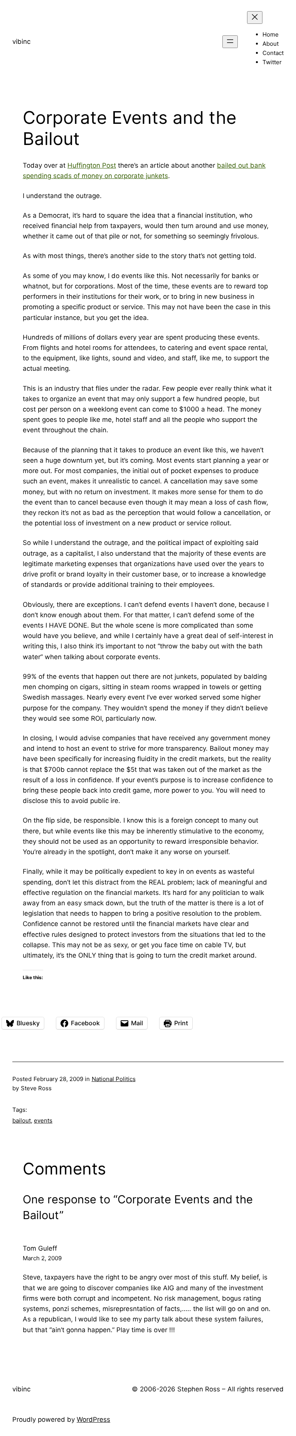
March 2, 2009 (42, 1258)
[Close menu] (254, 17)
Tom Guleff (40, 1248)
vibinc (21, 41)
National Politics (114, 1079)
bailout (21, 1120)
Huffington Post (91, 165)
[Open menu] (230, 41)
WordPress (93, 1419)
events (43, 1120)
